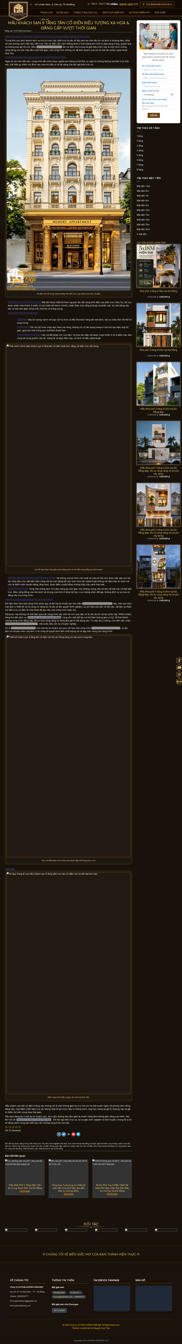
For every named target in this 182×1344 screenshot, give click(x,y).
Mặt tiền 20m (143, 229)
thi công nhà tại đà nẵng (23, 628)
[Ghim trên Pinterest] (73, 1134)
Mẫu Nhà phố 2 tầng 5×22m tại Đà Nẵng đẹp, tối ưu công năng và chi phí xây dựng (158, 532)
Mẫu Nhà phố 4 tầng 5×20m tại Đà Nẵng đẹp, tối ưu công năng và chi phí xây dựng (158, 594)
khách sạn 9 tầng (110, 1144)
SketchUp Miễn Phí (113, 12)
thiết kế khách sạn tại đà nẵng (97, 603)
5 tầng (140, 155)
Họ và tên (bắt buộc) (151, 66)
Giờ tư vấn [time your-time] (154, 99)
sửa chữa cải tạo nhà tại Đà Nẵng (44, 617)
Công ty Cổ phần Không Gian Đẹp (34, 1119)
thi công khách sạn (123, 1146)
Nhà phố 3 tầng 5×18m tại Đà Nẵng (158, 291)
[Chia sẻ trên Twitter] (64, 1134)
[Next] (174, 1226)
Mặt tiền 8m (143, 200)
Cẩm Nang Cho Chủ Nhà (39, 1144)
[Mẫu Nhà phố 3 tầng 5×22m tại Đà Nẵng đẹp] (158, 383)
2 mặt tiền (142, 234)
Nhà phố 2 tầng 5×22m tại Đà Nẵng (158, 350)
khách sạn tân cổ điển (39, 1146)
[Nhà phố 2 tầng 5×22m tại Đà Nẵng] (158, 325)
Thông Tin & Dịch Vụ (85, 12)
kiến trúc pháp (69, 1146)
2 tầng (140, 140)
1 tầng (140, 136)
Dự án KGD (62, 12)
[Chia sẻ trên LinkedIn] (78, 1134)
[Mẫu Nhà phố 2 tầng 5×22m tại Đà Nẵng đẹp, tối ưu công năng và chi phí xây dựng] (158, 504)
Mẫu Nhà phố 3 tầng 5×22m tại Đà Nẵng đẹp (158, 410)
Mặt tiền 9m (143, 205)
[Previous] (8, 1226)
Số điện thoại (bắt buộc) (153, 74)
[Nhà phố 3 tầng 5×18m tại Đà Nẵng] (158, 266)
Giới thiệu (160, 12)
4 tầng (140, 150)
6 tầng (140, 160)
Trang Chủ (46, 12)
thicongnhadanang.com (20, 1305)
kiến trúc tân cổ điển (84, 1146)
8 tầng (140, 169)
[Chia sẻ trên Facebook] (59, 1134)
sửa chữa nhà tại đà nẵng (104, 1146)
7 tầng (140, 164)
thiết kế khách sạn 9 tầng (49, 47)
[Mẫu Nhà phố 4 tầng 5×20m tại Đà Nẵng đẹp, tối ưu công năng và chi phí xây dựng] (158, 566)
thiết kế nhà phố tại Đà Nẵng (106, 628)
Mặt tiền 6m (143, 191)
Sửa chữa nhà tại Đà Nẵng (78, 1144)
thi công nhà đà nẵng (13, 1149)
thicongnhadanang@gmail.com (23, 1301)
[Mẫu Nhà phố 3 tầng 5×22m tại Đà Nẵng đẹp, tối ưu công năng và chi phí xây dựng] (158, 442)
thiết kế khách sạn (30, 1149)
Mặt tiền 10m (143, 210)
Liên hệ (45, 19)
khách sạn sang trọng (21, 1146)
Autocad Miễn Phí (139, 12)
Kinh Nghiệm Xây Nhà (58, 1144)
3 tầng (140, 145)
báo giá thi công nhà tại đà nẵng (21, 623)
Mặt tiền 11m (143, 215)
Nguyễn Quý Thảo (102, 1328)
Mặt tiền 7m (143, 195)
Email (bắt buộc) (149, 82)
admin (28, 31)
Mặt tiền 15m (143, 224)
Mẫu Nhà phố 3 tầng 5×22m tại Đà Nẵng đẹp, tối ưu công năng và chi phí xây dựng (158, 470)
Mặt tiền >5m (143, 186)
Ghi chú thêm (148, 103)
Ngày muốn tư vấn (150, 91)
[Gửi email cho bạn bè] (68, 1134)
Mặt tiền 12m (143, 219)
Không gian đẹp (56, 1146)
